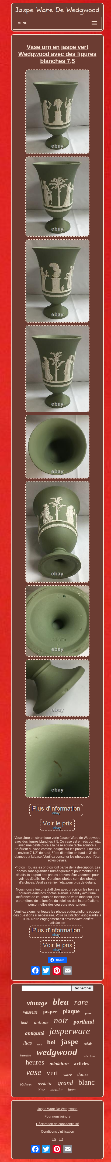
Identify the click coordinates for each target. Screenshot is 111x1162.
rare (81, 1002)
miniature (59, 1064)
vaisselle (30, 1012)
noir (61, 1020)
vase (33, 1072)
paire (88, 1013)
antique (41, 1022)
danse (83, 1074)
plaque (71, 1011)
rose (39, 1044)
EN (54, 1139)
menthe (56, 1089)
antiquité (34, 1033)
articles (81, 1063)
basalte (25, 1055)
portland (84, 1021)
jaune (72, 1090)
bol (51, 1042)
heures (35, 1062)
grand (65, 1082)
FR (61, 1139)
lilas (27, 1043)
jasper (50, 1011)
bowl (25, 1023)
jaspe (69, 1041)
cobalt (88, 1044)
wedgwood (56, 1052)
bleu (61, 1002)
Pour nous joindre (57, 1116)
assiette (45, 1083)
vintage (37, 1003)
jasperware (69, 1031)
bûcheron (26, 1084)
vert (52, 1073)
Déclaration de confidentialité (57, 1124)
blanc (86, 1082)
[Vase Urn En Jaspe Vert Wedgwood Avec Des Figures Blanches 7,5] (57, 112)
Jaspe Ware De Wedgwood (57, 1109)
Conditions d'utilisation (57, 1131)
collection (89, 1056)
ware (68, 1075)
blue (42, 1090)
